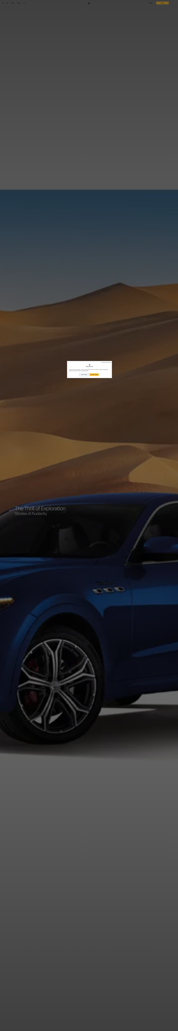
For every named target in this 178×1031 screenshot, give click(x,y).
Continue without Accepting (106, 362)
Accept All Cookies (94, 374)
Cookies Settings (84, 374)
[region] (89, 369)
